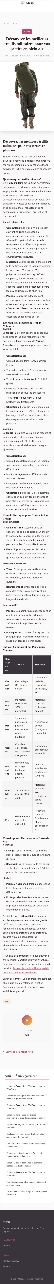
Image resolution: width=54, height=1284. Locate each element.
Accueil (6, 23)
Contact (6, 1266)
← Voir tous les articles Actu (18, 1051)
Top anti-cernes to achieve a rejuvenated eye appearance (26, 1145)
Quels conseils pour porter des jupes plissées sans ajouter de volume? (26, 1135)
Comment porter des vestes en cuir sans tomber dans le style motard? (24, 1164)
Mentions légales (11, 1261)
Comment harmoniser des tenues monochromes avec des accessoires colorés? (26, 1116)
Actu (15, 23)
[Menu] (27, 10)
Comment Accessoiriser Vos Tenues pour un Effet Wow (26, 1087)
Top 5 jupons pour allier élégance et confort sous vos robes (26, 1183)
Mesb (27, 3)
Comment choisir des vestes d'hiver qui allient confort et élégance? (24, 1154)
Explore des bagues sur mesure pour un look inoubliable (26, 1126)
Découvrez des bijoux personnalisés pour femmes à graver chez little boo (25, 1097)
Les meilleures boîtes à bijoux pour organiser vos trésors (26, 1193)
